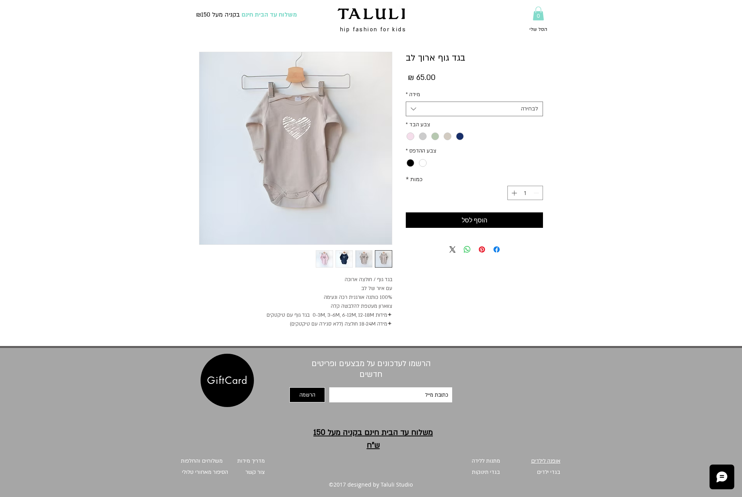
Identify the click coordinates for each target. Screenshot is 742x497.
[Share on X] (452, 249)
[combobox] (474, 109)
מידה (413, 94)
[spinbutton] (525, 193)
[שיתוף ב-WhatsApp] (467, 249)
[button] (538, 13)
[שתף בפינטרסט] (482, 249)
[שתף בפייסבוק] (496, 249)
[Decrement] (537, 193)
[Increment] (513, 193)
